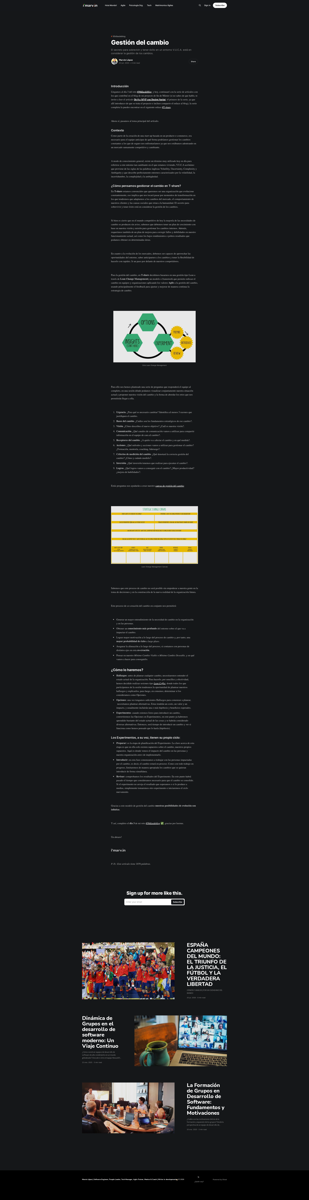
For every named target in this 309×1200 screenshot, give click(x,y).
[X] (198, 1177)
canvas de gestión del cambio (169, 485)
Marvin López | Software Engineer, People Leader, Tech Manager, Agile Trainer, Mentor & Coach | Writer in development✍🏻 (130, 1179)
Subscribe (220, 5)
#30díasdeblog (144, 91)
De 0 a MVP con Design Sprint (150, 99)
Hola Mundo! (111, 5)
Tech (149, 5)
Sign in (207, 5)
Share (193, 61)
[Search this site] (200, 5)
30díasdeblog (119, 36)
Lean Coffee (159, 683)
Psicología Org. (136, 5)
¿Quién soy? (199, 1182)
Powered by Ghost (220, 1179)
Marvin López (126, 60)
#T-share (166, 107)
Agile (123, 5)
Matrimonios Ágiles (164, 5)
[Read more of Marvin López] (114, 61)
